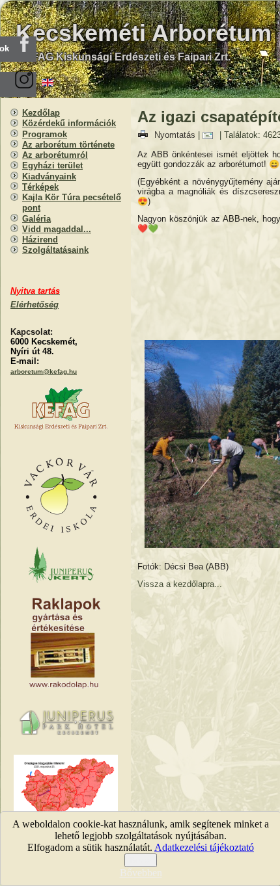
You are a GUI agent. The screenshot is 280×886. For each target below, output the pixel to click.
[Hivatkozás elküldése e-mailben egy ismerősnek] (211, 135)
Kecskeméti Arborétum (144, 33)
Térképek (40, 187)
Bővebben (141, 872)
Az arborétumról (55, 155)
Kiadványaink (49, 176)
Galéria (36, 219)
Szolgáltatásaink (55, 250)
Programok (44, 134)
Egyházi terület (52, 165)
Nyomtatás (175, 135)
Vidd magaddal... (56, 229)
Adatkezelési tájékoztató (204, 847)
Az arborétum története (68, 145)
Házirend (40, 239)
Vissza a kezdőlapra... (179, 584)
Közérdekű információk (69, 123)
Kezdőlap (41, 113)
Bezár (141, 860)
